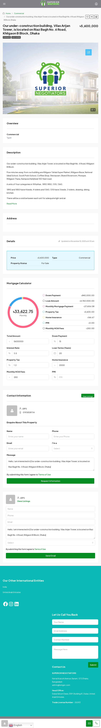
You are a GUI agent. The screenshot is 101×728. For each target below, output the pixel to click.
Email (9, 443)
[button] (87, 17)
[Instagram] (11, 604)
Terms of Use (44, 474)
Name (9, 431)
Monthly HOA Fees (16, 371)
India (5, 587)
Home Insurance (60, 359)
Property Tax (13, 359)
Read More (12, 203)
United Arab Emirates (12, 592)
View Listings (88, 396)
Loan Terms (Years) (61, 348)
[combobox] (73, 448)
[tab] (88, 52)
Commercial (19, 13)
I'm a (54, 443)
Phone (55, 431)
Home (8, 13)
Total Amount (13, 336)
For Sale (7, 37)
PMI (54, 371)
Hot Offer (16, 37)
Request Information (50, 481)
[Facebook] (5, 604)
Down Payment (59, 336)
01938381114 (29, 412)
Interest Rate (13, 348)
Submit (93, 665)
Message (11, 455)
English (17, 725)
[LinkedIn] (16, 604)
